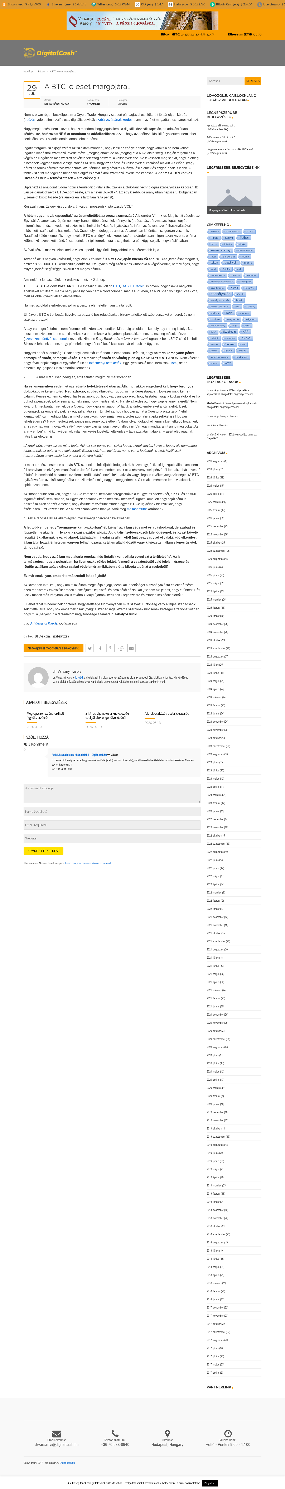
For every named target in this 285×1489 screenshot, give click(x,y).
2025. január (213, 612)
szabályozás (61, 633)
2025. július (213, 563)
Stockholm (229, 253)
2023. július (213, 758)
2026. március (214, 498)
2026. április (213, 490)
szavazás (244, 309)
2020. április (213, 1076)
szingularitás (233, 316)
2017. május (213, 1361)
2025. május (213, 579)
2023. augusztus (215, 750)
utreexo (214, 359)
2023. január (213, 807)
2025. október (214, 539)
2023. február (213, 799)
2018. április (213, 1271)
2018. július (213, 1247)
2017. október (214, 1320)
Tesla (229, 309)
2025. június (213, 571)
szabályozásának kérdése (115, 116)
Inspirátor (212, 421)
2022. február (213, 897)
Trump (245, 253)
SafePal (226, 265)
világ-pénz (251, 316)
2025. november (215, 531)
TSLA (213, 328)
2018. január (213, 1295)
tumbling (215, 309)
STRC (247, 322)
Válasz (114, 751)
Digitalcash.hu (67, 1459)
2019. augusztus (215, 1141)
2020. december (215, 1011)
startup (250, 228)
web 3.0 (214, 334)
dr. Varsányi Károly (43, 620)
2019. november (215, 1116)
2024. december (215, 620)
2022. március (214, 889)
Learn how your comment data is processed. (88, 859)
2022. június (213, 864)
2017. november (215, 1312)
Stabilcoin (229, 328)
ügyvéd (78, 674)
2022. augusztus (215, 848)
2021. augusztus (215, 946)
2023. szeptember (216, 742)
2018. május (213, 1263)
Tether (244, 234)
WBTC (228, 359)
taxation (248, 259)
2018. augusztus (215, 1238)
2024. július (213, 661)
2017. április (213, 1369)
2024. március (214, 693)
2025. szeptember (216, 547)
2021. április (213, 978)
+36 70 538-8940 (115, 1440)
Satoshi (214, 347)
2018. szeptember (216, 1230)
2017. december (215, 1304)
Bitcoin (41, 67)
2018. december (215, 1206)
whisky (242, 241)
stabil (213, 265)
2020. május (213, 1068)
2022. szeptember (216, 840)
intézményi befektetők (105, 359)
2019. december (215, 1108)
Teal (243, 341)
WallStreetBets (233, 228)
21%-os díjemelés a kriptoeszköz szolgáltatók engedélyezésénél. (107, 712)
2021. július (213, 954)
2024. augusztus (215, 653)
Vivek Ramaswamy (220, 353)
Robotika (227, 241)
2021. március (214, 986)
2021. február (213, 994)
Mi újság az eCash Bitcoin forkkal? (227, 206)
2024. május (213, 677)
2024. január (213, 710)
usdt (239, 265)
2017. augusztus (215, 1336)
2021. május (213, 970)
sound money (217, 284)
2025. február (213, 604)
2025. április (213, 587)
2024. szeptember (216, 644)
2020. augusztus (215, 1043)
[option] (234, 192)
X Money (250, 303)
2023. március (214, 791)
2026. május (213, 482)
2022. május (213, 872)
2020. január (213, 1100)
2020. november (215, 1019)
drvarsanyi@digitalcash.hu (57, 1440)
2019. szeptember (216, 1133)
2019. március (214, 1182)
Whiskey (215, 228)
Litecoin (139, 282)
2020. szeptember (216, 1035)
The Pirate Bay (218, 322)
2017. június (213, 1352)
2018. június (213, 1255)
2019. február (213, 1190)
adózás (30, 116)
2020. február (213, 1092)
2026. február (213, 506)
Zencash (236, 272)
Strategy (215, 315)
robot (213, 253)
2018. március (214, 1279)
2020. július (213, 1051)
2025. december (215, 522)
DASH (126, 282)
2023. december (215, 718)
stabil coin (231, 259)
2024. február (213, 701)
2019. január (213, 1198)
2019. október (214, 1125)
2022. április (213, 880)
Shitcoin (214, 341)
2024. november (215, 628)
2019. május (213, 1165)
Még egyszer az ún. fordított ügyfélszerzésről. (45, 712)
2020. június (213, 1059)
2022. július (213, 856)
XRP (245, 328)
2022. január (213, 905)
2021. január (213, 1002)
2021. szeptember (216, 937)
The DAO (246, 334)
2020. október (214, 1027)
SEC (214, 240)
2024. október (214, 636)
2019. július (213, 1149)
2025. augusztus (215, 555)
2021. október (214, 929)
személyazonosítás (220, 297)
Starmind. (234, 412)
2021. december (215, 913)
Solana (230, 340)
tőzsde (240, 290)
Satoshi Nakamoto (219, 303)
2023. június (213, 766)
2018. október (214, 1222)
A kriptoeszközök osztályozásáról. (167, 710)
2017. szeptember (216, 1328)
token (214, 259)
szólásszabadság (221, 246)
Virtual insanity (218, 272)
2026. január (213, 514)
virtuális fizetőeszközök (222, 278)
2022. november (215, 823)
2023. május (213, 775)
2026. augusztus (215, 457)
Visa (237, 303)
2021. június (213, 962)
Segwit (229, 234)
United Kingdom (245, 247)
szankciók (230, 334)
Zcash (239, 296)
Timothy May (242, 353)
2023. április (213, 783)
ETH (116, 282)
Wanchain (251, 272)
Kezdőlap (28, 67)
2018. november (215, 1214)
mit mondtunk (137, 505)
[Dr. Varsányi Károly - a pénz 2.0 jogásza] (142, 21)
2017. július (213, 1344)
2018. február (213, 1287)
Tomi (173, 359)
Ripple (214, 234)
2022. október (214, 832)
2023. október (214, 734)
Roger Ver (249, 284)
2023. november (215, 726)
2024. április (213, 685)
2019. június (213, 1157)
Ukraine (243, 347)
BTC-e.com (42, 633)
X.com (234, 284)
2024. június (213, 669)
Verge (235, 322)
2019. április (213, 1173)
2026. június (213, 474)
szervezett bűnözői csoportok (46, 335)
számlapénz (245, 278)
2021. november (215, 921)
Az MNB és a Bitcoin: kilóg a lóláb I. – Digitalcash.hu (79, 751)
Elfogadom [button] (209, 1483)
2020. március (214, 1084)
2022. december (215, 815)
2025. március (214, 596)
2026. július (213, 465)
